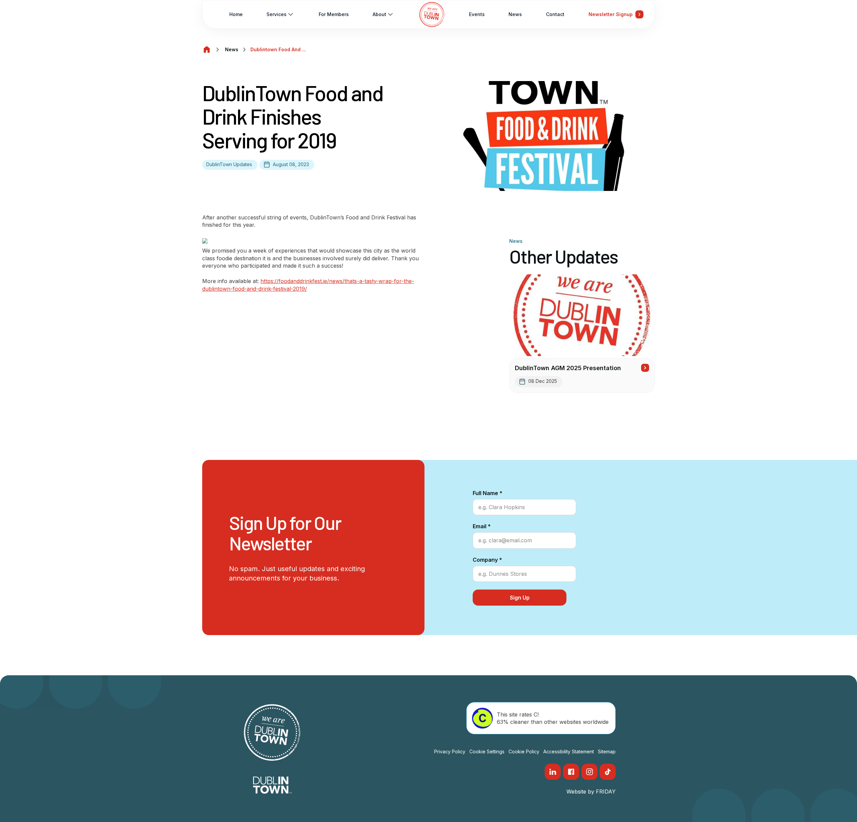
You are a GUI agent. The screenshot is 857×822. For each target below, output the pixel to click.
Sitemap (607, 751)
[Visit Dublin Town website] (272, 785)
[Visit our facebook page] (571, 772)
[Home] (207, 49)
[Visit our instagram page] (589, 772)
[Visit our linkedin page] (553, 772)
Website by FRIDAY (591, 791)
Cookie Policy (524, 751)
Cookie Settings (486, 751)
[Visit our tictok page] (608, 772)
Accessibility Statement (568, 751)
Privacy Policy (449, 751)
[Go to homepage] (431, 14)
